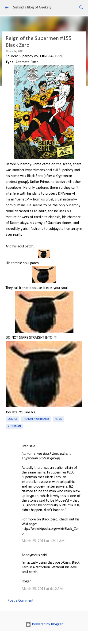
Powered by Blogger (47, 624)
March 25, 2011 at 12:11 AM (43, 541)
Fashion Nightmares (36, 419)
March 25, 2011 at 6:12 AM (42, 589)
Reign (58, 419)
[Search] (81, 7)
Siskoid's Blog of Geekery (32, 7)
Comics (12, 419)
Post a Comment (21, 601)
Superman (14, 426)
